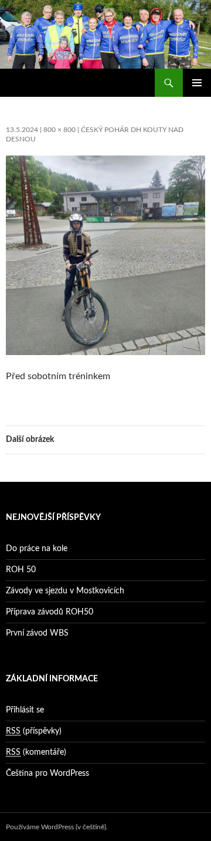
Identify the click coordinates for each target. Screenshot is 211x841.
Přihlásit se (25, 710)
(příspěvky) (34, 731)
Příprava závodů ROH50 (49, 612)
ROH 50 (21, 570)
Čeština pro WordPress (47, 773)
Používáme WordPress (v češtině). (57, 826)
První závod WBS (37, 633)
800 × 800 (59, 129)
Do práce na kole (36, 549)
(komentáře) (36, 752)
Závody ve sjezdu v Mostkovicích (65, 591)
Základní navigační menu (197, 83)
